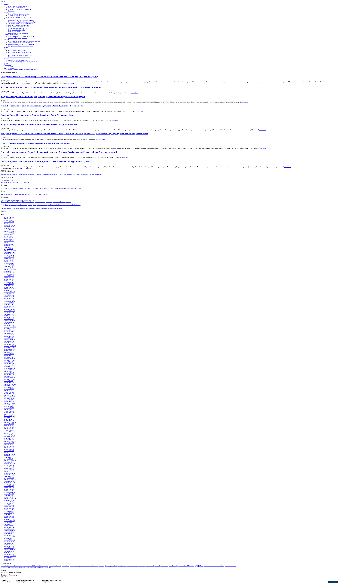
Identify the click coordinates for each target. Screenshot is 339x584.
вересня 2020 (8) (9, 330)
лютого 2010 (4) (9, 532)
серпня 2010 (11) (9, 522)
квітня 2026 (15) (9, 223)
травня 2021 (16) (9, 317)
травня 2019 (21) (9, 355)
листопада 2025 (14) (10, 231)
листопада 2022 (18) (10, 288)
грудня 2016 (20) (9, 401)
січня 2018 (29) (8, 381)
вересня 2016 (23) (9, 406)
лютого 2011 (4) (9, 513)
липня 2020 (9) (8, 333)
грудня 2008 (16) (9, 554)
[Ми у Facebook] (27, 567)
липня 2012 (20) (9, 486)
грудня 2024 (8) (8, 249)
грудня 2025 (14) (9, 230)
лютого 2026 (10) (9, 226)
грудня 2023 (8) (8, 268)
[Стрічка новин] (6, 567)
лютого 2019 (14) (9, 360)
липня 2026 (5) (8, 218)
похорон (208, 566)
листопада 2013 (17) (10, 460)
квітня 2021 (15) (9, 319)
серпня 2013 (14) (9, 465)
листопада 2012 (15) (10, 479)
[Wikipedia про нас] (47, 567)
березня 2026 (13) (9, 225)
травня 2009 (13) (9, 546)
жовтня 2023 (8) (9, 271)
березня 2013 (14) (9, 473)
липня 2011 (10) (9, 505)
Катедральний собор (73, 566)
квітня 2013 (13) (9, 471)
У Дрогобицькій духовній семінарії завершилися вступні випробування (35, 143)
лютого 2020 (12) (9, 341)
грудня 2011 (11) (9, 497)
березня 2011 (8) (9, 511)
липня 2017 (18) (9, 390)
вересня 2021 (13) (9, 311)
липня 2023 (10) (9, 276)
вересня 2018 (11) (9, 368)
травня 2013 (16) (9, 470)
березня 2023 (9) (9, 282)
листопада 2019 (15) (10, 346)
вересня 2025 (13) (9, 234)
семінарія (220, 566)
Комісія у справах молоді (98, 566)
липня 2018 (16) (9, 371)
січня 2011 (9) (8, 514)
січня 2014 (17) (8, 457)
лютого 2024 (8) (9, 265)
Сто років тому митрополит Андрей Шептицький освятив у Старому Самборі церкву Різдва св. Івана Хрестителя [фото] (59, 152)
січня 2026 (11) (8, 228)
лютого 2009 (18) (9, 551)
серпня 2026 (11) (9, 217)
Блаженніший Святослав (7, 566)
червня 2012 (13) (9, 487)
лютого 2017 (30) (9, 398)
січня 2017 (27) (8, 400)
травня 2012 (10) (9, 489)
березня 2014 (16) (9, 454)
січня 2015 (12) (8, 438)
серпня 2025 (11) (9, 236)
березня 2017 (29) (9, 397)
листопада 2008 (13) (10, 556)
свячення (214, 566)
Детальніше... (71, 83)
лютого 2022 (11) (9, 303)
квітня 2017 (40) (9, 395)
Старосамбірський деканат (151, 566)
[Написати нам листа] (16, 567)
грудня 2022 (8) (8, 287)
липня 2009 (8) (8, 543)
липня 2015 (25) (9, 428)
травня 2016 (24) (9, 412)
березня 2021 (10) (9, 320)
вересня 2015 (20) (9, 425)
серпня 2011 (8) (8, 503)
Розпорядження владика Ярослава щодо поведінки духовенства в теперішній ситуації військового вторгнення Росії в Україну (43, 205)
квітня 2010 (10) (9, 529)
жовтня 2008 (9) (9, 557)
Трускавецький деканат (165, 566)
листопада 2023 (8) (10, 269)
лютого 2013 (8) (9, 474)
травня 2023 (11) (9, 279)
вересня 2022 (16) (9, 292)
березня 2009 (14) (9, 549)
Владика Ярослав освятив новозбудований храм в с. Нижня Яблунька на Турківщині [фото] (45, 161)
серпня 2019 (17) (9, 350)
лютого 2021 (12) (9, 322)
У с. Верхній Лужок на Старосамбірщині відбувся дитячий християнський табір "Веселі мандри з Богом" (51, 87)
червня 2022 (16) (9, 296)
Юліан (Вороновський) (179, 566)
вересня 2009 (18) (9, 540)
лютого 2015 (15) (9, 436)
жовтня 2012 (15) (9, 481)
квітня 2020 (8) (8, 338)
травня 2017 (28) (9, 393)
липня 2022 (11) (9, 295)
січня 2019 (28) (8, 362)
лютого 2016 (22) (9, 417)
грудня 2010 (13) (9, 516)
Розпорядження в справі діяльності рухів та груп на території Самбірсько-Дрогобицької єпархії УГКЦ (31, 208)
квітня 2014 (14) (9, 452)
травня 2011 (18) (9, 508)
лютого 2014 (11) (9, 455)
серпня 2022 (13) (9, 293)
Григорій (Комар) (33, 566)
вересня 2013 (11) (9, 463)
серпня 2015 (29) (9, 427)
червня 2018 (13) (9, 373)
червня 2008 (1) (9, 560)
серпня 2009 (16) (9, 541)
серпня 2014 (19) (9, 446)
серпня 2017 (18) (9, 389)
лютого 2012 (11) (9, 494)
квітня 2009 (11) (9, 548)
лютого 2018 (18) (9, 379)
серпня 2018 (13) (9, 370)
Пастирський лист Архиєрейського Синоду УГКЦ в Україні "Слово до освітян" (25, 194)
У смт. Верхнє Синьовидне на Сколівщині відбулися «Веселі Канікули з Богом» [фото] (42, 106)
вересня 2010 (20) (9, 521)
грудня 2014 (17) (9, 439)
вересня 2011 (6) (9, 502)
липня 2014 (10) (9, 447)
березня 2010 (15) (9, 530)
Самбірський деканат (125, 566)
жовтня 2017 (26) (9, 385)
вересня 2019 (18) (9, 349)
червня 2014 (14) (9, 449)
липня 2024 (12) (9, 257)
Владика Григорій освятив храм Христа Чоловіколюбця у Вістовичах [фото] (37, 115)
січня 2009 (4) (8, 552)
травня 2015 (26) (9, 432)
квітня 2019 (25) (9, 357)
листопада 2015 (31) (10, 422)
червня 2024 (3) (9, 258)
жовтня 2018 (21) (9, 366)
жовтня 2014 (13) (9, 443)
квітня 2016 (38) (9, 414)
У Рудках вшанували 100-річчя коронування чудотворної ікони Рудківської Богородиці (43, 96)
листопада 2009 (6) (10, 537)
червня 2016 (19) (9, 411)
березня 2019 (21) (9, 358)
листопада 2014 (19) (10, 441)
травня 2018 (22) (9, 374)
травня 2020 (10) (9, 336)
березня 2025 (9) (9, 244)
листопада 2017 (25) (10, 384)
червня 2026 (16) (9, 220)
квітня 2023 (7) (8, 280)
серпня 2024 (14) (9, 255)
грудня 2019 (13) (9, 344)
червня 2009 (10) (9, 544)
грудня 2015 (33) (9, 420)
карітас (204, 566)
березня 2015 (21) (9, 435)
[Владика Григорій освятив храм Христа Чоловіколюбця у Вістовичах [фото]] (1, 120)
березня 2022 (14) (9, 301)
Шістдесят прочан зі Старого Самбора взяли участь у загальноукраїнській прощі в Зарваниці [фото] (49, 76)
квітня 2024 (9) (8, 261)
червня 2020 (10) (9, 335)
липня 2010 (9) (8, 524)
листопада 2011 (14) (10, 498)
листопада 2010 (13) (10, 517)
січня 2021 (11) (8, 323)
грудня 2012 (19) (9, 478)
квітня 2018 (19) (9, 376)
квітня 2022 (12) (9, 300)
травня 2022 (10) (9, 298)
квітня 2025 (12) (9, 242)
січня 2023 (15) (8, 285)
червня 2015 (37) (9, 430)
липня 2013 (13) (9, 467)
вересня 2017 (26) (9, 387)
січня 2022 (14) (8, 304)
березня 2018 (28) (9, 377)
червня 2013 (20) (9, 468)
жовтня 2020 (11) (9, 328)
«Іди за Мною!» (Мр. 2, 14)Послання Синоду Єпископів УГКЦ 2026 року (15, 181)
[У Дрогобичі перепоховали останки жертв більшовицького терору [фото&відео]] (1, 130)
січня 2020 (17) (8, 342)
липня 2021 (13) (9, 314)
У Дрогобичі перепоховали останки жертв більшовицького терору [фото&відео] (39, 124)
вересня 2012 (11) (9, 482)
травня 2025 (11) (9, 241)
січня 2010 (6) (8, 533)
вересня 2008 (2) (9, 559)
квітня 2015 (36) (9, 433)
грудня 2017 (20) (9, 382)
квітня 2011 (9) (8, 509)
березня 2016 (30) (9, 416)
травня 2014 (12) (9, 451)
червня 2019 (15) (9, 354)
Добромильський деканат (46, 566)
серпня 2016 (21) (9, 408)
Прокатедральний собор (111, 566)
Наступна (20, 168)
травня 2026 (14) (9, 222)
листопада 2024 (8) (10, 250)
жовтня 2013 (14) (9, 462)
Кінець (27, 168)
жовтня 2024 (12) (9, 252)
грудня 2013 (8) (8, 459)
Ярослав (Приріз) (194, 565)
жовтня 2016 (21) (9, 405)
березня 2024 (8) (9, 263)
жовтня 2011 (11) (9, 500)
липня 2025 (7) (8, 237)
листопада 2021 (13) (10, 307)
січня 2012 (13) (8, 495)
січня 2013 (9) (8, 476)
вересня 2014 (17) (9, 444)
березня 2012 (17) (9, 492)
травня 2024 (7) (8, 260)
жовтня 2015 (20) (9, 424)
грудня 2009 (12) (9, 535)
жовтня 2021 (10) (9, 309)
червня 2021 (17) (9, 315)
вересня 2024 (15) (9, 253)
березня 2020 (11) (9, 339)
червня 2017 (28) (9, 392)
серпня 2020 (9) (9, 331)
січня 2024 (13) (8, 266)
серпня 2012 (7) (9, 484)
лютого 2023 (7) (9, 284)
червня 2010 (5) (9, 525)
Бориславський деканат (20, 566)
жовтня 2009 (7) (9, 538)
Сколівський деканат (137, 566)
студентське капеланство (229, 566)
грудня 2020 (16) (9, 325)
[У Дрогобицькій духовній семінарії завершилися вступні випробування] (1, 148)
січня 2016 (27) (8, 419)
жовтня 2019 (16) (9, 347)
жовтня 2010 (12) (9, 519)
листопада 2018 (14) (10, 365)
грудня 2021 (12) (9, 306)
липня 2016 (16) (9, 409)
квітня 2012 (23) (9, 490)
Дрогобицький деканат (59, 566)
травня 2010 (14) (9, 527)
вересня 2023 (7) (9, 272)
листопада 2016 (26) (10, 403)
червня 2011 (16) (9, 506)
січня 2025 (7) (8, 247)
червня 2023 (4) (9, 277)
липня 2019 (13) (9, 352)
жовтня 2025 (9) (9, 233)
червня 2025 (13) (9, 239)
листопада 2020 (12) (10, 327)
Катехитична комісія (86, 566)
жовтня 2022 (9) (9, 290)
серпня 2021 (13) (9, 312)
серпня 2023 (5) (9, 274)
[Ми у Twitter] (36, 567)
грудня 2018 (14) (9, 363)
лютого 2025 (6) (9, 245)
